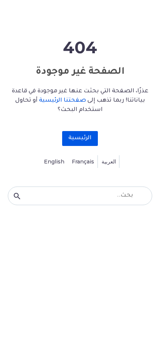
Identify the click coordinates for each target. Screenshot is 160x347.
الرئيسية (80, 138)
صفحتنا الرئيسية (62, 101)
